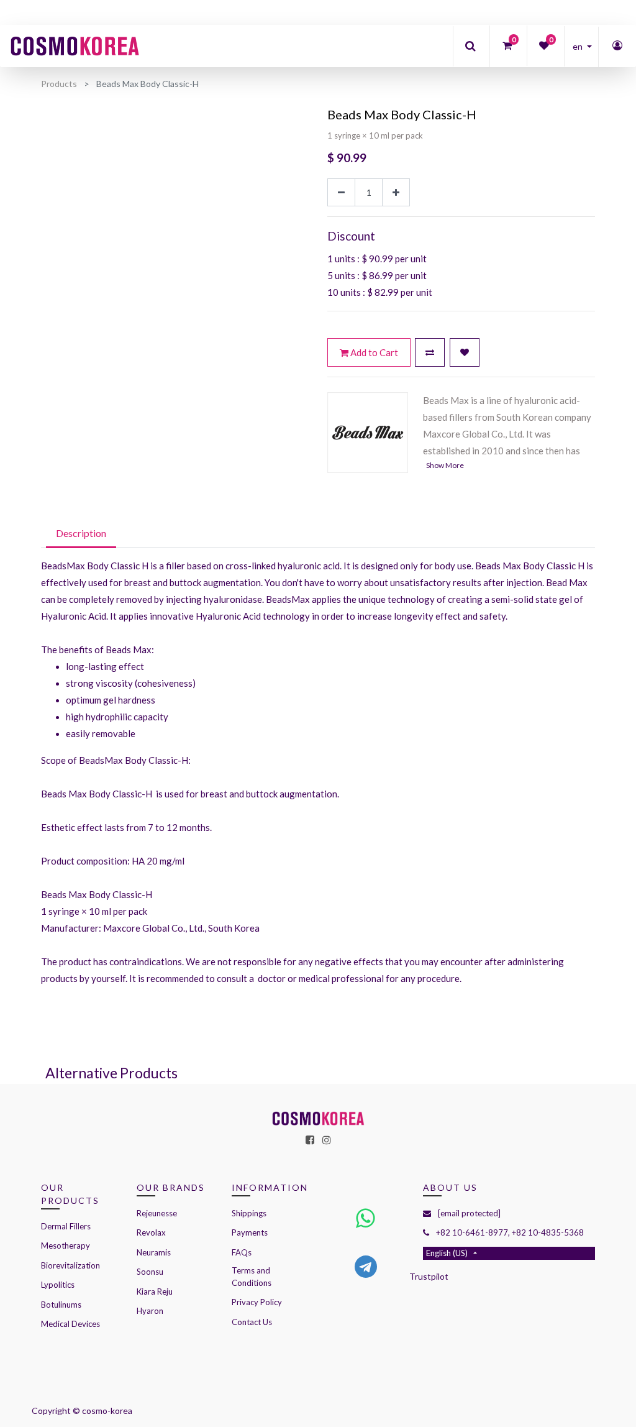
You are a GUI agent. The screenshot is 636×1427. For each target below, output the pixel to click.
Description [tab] (81, 533)
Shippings (249, 1213)
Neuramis (154, 1252)
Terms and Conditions (251, 1276)
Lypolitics (58, 1285)
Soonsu (150, 1272)
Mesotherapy (65, 1245)
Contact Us (252, 1322)
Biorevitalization (70, 1265)
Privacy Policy (257, 1302)
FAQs (242, 1252)
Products (59, 83)
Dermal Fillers (66, 1226)
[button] (430, 352)
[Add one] (396, 192)
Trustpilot (428, 1276)
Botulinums (61, 1305)
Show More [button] (445, 465)
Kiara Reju (155, 1291)
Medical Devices (70, 1324)
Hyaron (150, 1311)
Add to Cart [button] (373, 352)
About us (450, 1187)
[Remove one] (341, 192)
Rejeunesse (158, 1213)
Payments (250, 1232)
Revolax (151, 1232)
